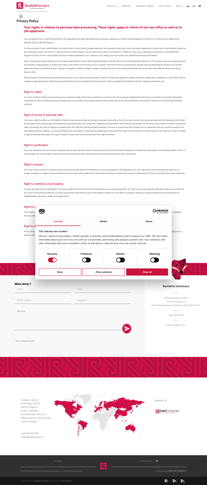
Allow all (147, 272)
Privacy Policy (146, 461)
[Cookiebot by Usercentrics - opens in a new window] (155, 211)
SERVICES (126, 6)
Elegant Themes (41, 481)
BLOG (179, 6)
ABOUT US (112, 6)
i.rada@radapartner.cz (176, 325)
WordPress (67, 481)
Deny (60, 272)
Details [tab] (103, 221)
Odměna (58, 461)
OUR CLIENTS (165, 6)
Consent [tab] (58, 221)
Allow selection (103, 272)
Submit (126, 328)
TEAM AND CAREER (145, 6)
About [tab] (149, 221)
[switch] (86, 260)
